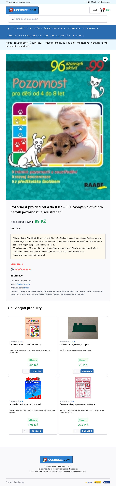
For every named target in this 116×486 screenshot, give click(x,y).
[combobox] (60, 19)
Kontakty (78, 36)
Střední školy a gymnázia (48, 28)
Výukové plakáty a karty (81, 28)
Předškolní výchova (29, 294)
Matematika (36, 291)
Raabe (26, 288)
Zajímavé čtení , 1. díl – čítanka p (25, 344)
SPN (21, 401)
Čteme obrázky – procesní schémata (77, 404)
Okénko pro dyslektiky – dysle (74, 344)
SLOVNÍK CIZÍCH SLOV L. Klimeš (25, 404)
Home (9, 43)
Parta (21, 341)
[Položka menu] (8, 28)
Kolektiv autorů (23, 284)
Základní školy (20, 28)
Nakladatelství (59, 36)
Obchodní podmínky (15, 482)
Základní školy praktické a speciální (27, 36)
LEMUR (72, 341)
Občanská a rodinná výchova (56, 291)
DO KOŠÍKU (36, 371)
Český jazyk (36, 43)
